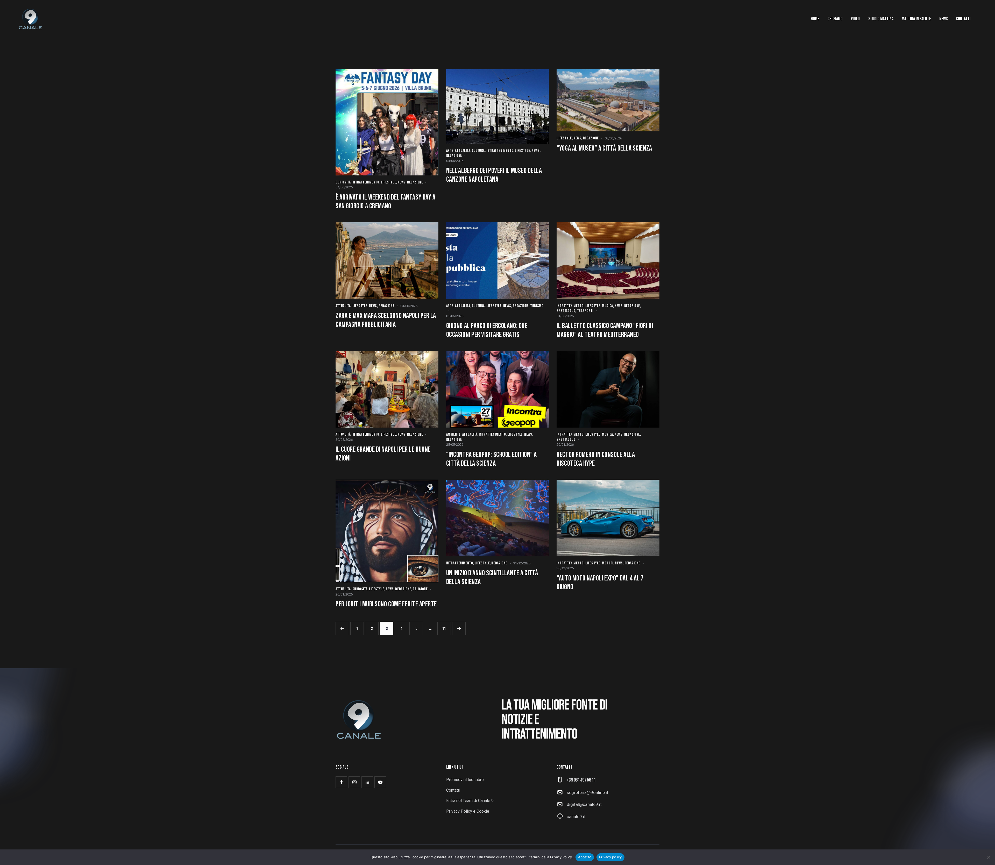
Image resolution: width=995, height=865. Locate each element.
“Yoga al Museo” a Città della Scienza (604, 148)
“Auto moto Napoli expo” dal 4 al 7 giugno (600, 582)
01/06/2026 (454, 316)
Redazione (415, 182)
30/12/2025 (565, 568)
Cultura (478, 150)
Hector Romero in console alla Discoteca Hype (596, 459)
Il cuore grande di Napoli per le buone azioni (383, 454)
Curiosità (343, 182)
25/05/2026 (454, 444)
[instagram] (354, 782)
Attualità (462, 150)
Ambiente (453, 434)
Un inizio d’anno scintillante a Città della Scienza (492, 577)
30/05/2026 (344, 440)
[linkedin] (367, 782)
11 (445, 626)
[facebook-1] (341, 782)
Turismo (536, 305)
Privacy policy (610, 857)
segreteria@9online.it (587, 792)
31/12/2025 (521, 563)
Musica (607, 305)
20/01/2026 (565, 444)
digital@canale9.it (584, 804)
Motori (607, 563)
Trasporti (585, 310)
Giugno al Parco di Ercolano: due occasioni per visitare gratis (487, 330)
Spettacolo (566, 310)
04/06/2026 (344, 187)
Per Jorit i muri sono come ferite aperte (386, 604)
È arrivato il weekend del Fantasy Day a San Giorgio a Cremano (385, 201)
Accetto (584, 857)
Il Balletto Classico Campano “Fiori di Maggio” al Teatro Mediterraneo (605, 330)
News (401, 182)
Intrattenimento (365, 182)
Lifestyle (388, 182)
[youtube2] (380, 782)
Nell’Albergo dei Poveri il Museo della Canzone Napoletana (494, 175)
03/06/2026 (613, 138)
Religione (420, 589)
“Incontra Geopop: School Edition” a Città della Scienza (491, 459)
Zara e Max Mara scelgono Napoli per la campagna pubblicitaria (386, 320)
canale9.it (576, 816)
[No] (988, 857)
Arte (449, 150)
